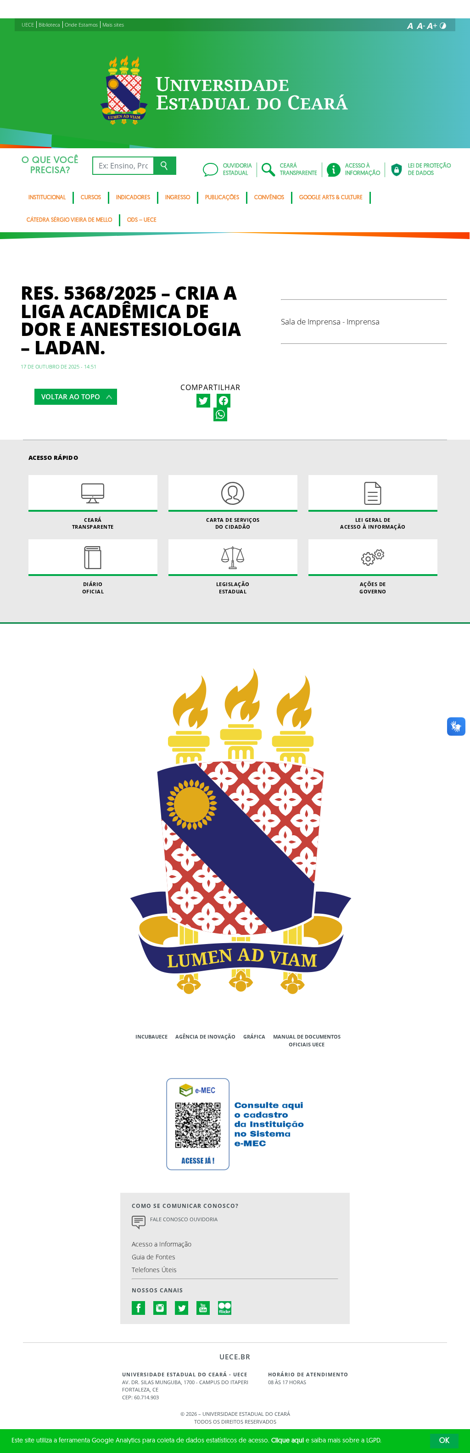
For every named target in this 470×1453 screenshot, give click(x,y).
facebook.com (138, 1308)
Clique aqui (287, 1440)
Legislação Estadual (233, 587)
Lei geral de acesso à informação (373, 523)
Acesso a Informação (161, 1244)
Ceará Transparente (93, 523)
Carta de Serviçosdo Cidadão (233, 523)
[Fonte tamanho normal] (409, 25)
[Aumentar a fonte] (431, 25)
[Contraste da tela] (442, 25)
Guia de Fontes (153, 1256)
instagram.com (160, 1308)
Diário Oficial (93, 587)
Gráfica (254, 1036)
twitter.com (182, 1308)
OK (444, 1441)
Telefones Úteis (154, 1269)
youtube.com (203, 1308)
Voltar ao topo (70, 396)
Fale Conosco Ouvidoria (184, 1219)
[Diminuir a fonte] (420, 25)
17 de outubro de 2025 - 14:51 (58, 366)
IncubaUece (151, 1036)
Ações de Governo (372, 587)
